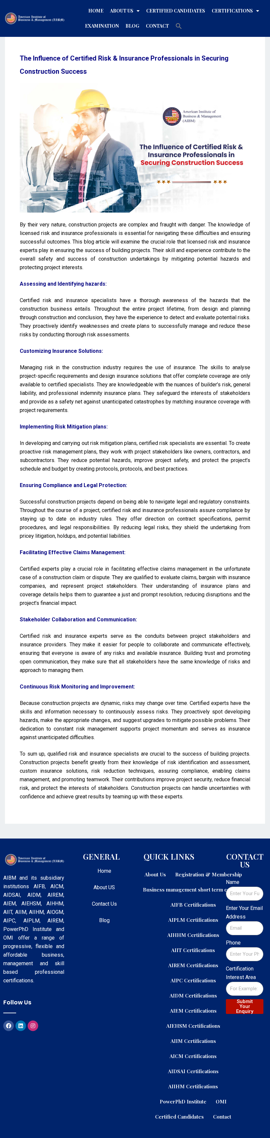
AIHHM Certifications (193, 934)
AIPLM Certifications (193, 919)
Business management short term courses (193, 889)
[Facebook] (8, 1026)
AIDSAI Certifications (193, 1071)
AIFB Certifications (193, 904)
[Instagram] (33, 1026)
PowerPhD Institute (183, 1101)
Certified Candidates (175, 11)
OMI (221, 1101)
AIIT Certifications (193, 949)
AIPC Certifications (193, 980)
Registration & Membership (208, 874)
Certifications (232, 11)
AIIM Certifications (193, 1040)
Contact (157, 26)
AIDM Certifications (193, 995)
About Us (121, 11)
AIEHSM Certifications (193, 1025)
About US (104, 887)
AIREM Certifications (193, 965)
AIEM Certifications (193, 1010)
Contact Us (104, 904)
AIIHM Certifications (193, 1086)
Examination (102, 26)
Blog (132, 26)
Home (95, 11)
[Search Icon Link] (179, 26)
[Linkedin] (20, 1026)
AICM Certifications (193, 1055)
